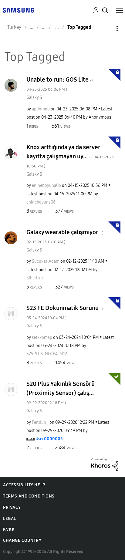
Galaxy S (34, 97)
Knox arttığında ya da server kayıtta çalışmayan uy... (70, 156)
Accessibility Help (24, 484)
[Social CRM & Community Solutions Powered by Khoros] (104, 464)
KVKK (9, 529)
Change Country (22, 540)
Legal (9, 518)
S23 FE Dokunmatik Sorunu (64, 312)
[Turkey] (18, 10)
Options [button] (107, 28)
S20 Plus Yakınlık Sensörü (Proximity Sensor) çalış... (62, 392)
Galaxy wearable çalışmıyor (64, 236)
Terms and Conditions (29, 496)
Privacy (12, 507)
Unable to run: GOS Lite (59, 84)
